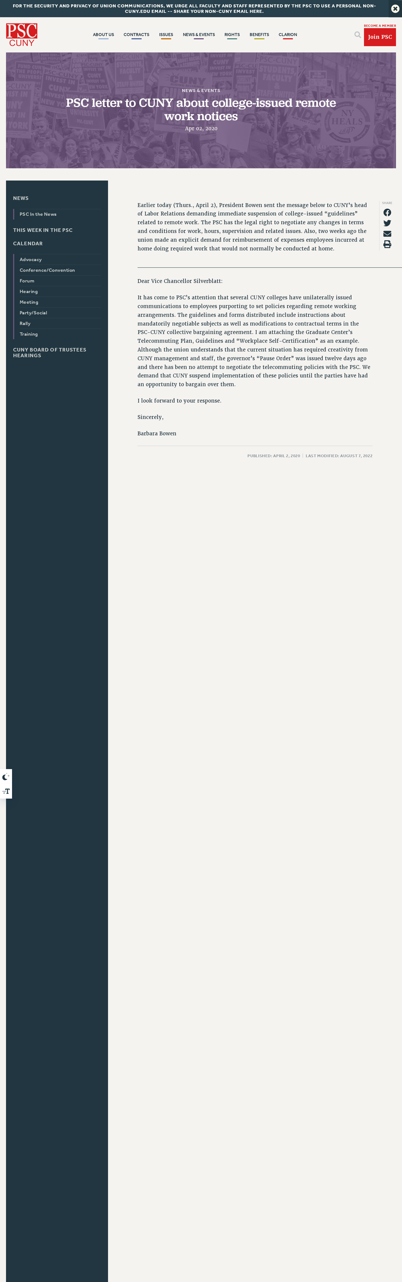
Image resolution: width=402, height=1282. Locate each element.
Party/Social (33, 313)
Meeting (29, 302)
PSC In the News (38, 214)
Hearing (29, 291)
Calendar (28, 243)
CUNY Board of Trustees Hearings (49, 352)
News (21, 198)
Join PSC (380, 37)
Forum (27, 281)
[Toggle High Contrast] (6, 776)
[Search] (358, 35)
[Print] (387, 244)
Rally (25, 323)
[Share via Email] (387, 234)
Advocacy (31, 259)
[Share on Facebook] (387, 213)
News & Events (201, 90)
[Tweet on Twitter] (387, 223)
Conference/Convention (47, 270)
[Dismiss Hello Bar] (395, 8)
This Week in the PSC (43, 230)
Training (29, 334)
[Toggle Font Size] (6, 791)
